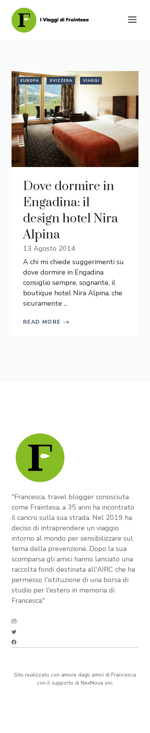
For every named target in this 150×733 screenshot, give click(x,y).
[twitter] (14, 631)
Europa (29, 80)
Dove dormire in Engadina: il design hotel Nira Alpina (70, 211)
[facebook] (14, 642)
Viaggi (91, 80)
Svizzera (61, 80)
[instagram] (14, 621)
